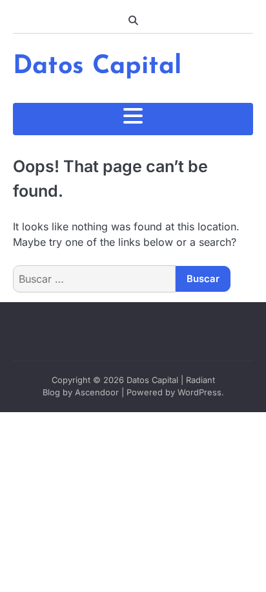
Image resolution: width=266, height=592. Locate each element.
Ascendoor (97, 392)
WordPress (199, 392)
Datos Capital (97, 67)
